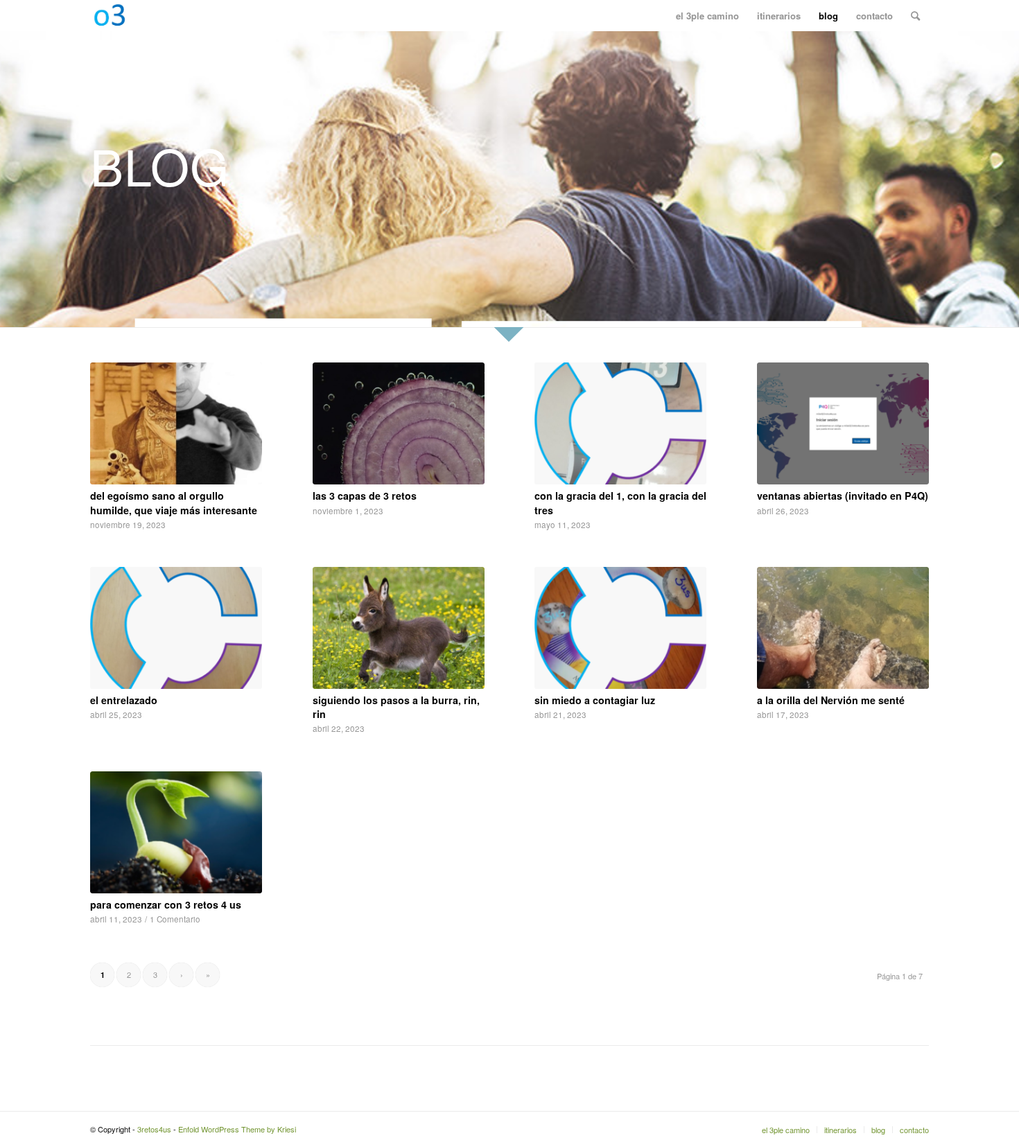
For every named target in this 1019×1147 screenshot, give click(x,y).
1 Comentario (175, 919)
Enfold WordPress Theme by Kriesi (237, 1129)
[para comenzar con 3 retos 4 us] (176, 832)
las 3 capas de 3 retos (365, 495)
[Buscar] (915, 15)
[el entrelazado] (176, 628)
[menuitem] (707, 15)
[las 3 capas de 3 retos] (399, 423)
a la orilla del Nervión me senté (831, 700)
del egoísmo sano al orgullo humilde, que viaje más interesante (173, 502)
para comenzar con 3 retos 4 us (165, 904)
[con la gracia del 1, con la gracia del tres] (620, 423)
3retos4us (154, 1129)
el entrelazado (123, 700)
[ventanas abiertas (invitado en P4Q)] (843, 423)
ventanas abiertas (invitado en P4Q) (842, 495)
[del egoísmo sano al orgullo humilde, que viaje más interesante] (176, 423)
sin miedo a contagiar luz (594, 700)
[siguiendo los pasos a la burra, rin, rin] (399, 628)
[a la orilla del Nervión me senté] (843, 628)
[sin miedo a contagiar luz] (620, 628)
